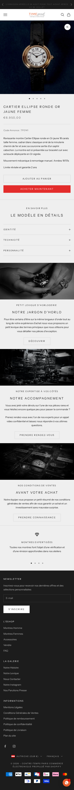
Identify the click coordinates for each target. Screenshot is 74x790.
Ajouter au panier (37, 178)
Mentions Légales (13, 707)
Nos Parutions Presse (15, 690)
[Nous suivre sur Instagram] (14, 746)
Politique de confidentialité (17, 724)
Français (53, 756)
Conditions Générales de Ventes (20, 712)
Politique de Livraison (14, 730)
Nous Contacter (11, 679)
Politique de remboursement (19, 718)
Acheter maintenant (37, 189)
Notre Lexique (11, 673)
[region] (37, 544)
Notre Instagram (12, 684)
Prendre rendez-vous (37, 435)
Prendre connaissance (37, 517)
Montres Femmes (13, 633)
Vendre (7, 645)
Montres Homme (12, 628)
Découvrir (37, 341)
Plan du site (9, 735)
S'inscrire (16, 609)
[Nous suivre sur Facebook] (5, 746)
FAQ (5, 650)
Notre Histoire (11, 667)
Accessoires (10, 639)
